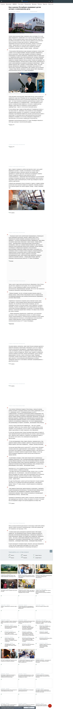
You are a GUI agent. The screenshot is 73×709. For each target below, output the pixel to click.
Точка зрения (20, 4)
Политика (40, 4)
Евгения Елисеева (33, 11)
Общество (45, 4)
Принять (29, 707)
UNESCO (15, 4)
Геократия (3, 4)
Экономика (34, 4)
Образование (8, 4)
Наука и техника (51, 4)
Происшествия (28, 4)
